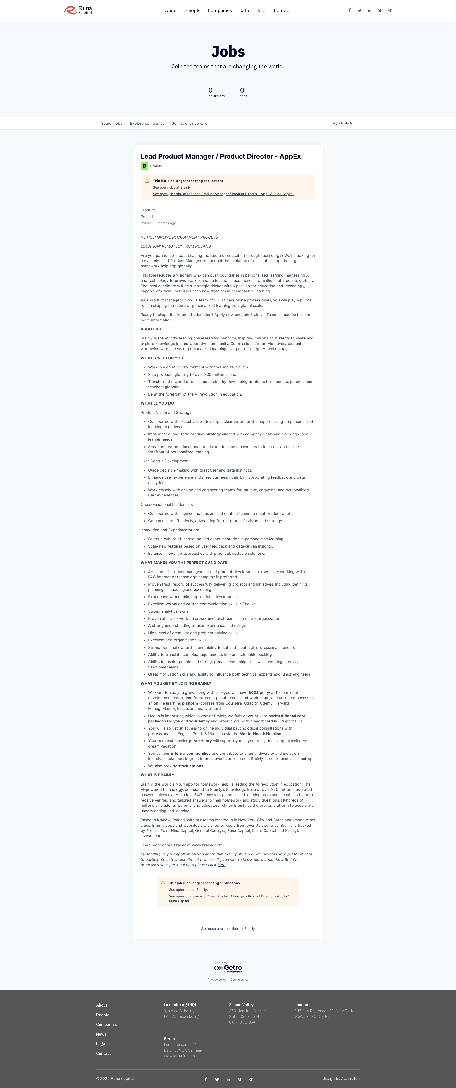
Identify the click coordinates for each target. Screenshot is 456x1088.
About (171, 10)
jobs (111, 123)
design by (341, 1078)
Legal (101, 1043)
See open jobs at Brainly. (172, 187)
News (101, 1034)
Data (244, 10)
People (193, 10)
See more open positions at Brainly (228, 928)
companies (147, 123)
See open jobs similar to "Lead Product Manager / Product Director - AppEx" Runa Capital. (223, 194)
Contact (282, 10)
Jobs (261, 10)
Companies (220, 10)
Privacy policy (217, 979)
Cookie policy (239, 979)
